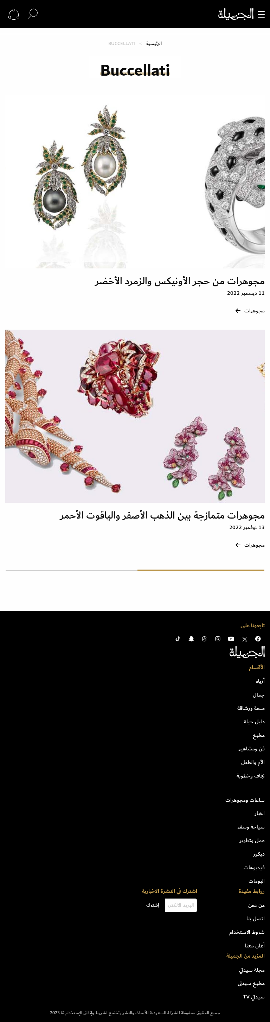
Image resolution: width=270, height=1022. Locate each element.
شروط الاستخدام (247, 932)
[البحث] (32, 14)
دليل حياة (254, 721)
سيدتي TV (254, 996)
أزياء (260, 681)
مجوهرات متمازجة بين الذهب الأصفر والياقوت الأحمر (162, 515)
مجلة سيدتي (252, 970)
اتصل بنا (255, 918)
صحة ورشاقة (251, 708)
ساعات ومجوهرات (245, 800)
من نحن (256, 905)
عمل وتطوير (252, 840)
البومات (257, 880)
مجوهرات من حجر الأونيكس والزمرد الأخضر (180, 281)
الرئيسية (154, 43)
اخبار (260, 813)
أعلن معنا (255, 945)
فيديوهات (254, 867)
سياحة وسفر (251, 826)
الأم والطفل (253, 762)
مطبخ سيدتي (251, 983)
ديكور (259, 853)
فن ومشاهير (252, 748)
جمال (259, 694)
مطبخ (259, 735)
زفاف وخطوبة (251, 775)
